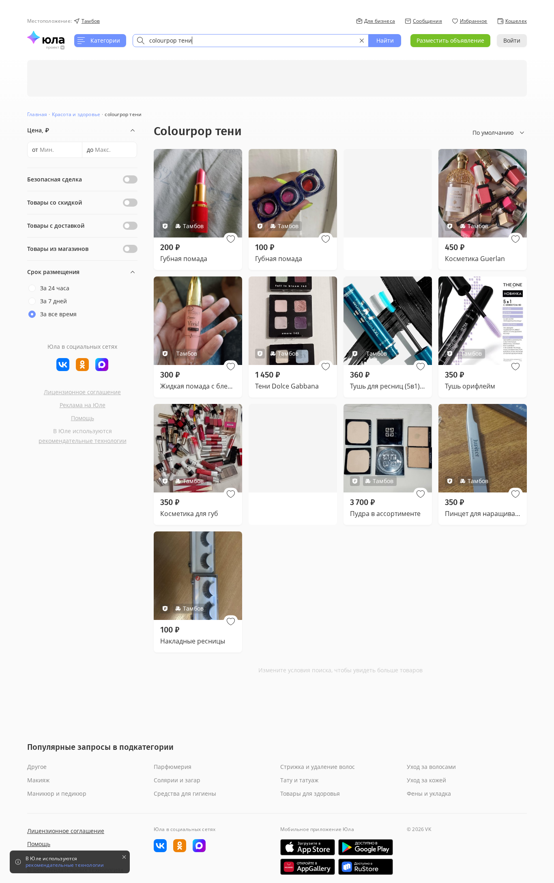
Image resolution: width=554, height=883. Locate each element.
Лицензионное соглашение (82, 392)
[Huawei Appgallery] (307, 867)
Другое (37, 767)
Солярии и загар (177, 780)
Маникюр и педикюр (56, 793)
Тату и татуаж (299, 780)
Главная (37, 114)
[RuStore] (365, 867)
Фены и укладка (429, 793)
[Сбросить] (361, 40)
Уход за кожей (426, 780)
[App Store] (307, 847)
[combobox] (251, 40)
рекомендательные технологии (83, 441)
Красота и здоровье (76, 114)
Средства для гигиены (185, 793)
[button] (231, 239)
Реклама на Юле (82, 405)
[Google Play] (365, 847)
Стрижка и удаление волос (317, 767)
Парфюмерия (172, 767)
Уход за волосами (431, 767)
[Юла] (45, 37)
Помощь (82, 418)
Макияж (38, 780)
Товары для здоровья (310, 793)
